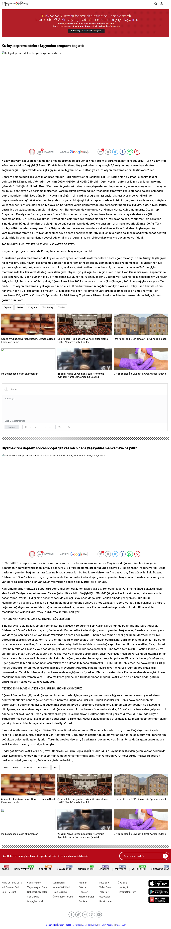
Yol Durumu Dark (11, 887)
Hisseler (104, 868)
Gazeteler (45, 868)
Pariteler (120, 868)
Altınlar (83, 882)
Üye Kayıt (123, 887)
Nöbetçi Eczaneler (37, 891)
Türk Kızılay (47, 307)
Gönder (12, 426)
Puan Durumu (86, 868)
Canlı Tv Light (9, 891)
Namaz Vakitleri (24, 868)
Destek (20, 307)
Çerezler (86, 924)
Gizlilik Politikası (73, 924)
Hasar (16, 767)
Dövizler (83, 887)
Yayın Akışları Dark (37, 887)
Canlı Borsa (58, 882)
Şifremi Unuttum (127, 891)
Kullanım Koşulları (106, 924)
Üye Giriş (122, 882)
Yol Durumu (139, 868)
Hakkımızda (50, 924)
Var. (55, 767)
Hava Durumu (64, 868)
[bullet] (49, 427)
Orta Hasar (43, 767)
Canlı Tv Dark (34, 882)
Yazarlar (104, 891)
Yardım (61, 307)
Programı (32, 307)
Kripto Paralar (160, 868)
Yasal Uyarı (121, 924)
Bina (6, 767)
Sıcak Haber (106, 901)
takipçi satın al (35, 901)
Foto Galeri (105, 882)
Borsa (5, 868)
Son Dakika (33, 896)
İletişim (60, 924)
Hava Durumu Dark (12, 882)
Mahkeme (28, 767)
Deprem (7, 307)
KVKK (94, 924)
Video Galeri (105, 887)
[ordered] (45, 427)
